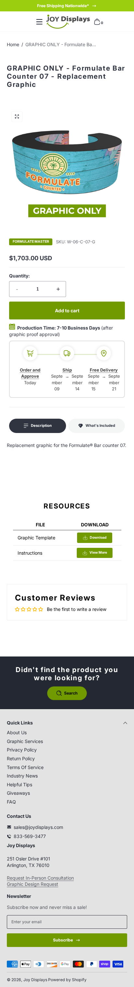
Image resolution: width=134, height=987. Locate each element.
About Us (17, 732)
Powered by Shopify (67, 979)
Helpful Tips (19, 784)
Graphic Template (36, 537)
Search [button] (71, 693)
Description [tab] (41, 425)
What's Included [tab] (100, 425)
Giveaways (18, 793)
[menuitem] (67, 732)
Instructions (30, 553)
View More (98, 552)
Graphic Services (25, 741)
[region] (67, 5)
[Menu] (39, 22)
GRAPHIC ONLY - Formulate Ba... (60, 44)
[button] (97, 22)
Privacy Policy (22, 749)
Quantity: (19, 275)
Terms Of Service (25, 767)
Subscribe (63, 940)
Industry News (22, 775)
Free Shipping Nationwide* (63, 5)
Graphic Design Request (32, 884)
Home (13, 44)
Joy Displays (35, 979)
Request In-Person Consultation (40, 878)
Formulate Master (31, 242)
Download (98, 537)
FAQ (11, 801)
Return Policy (21, 758)
